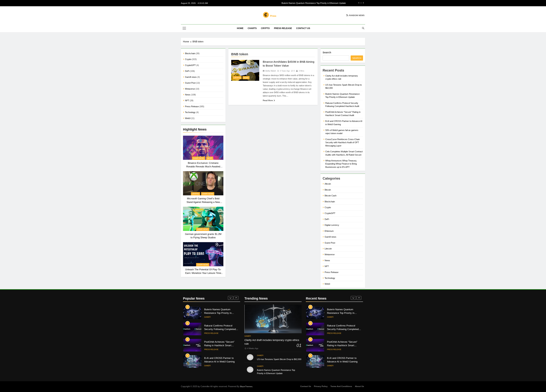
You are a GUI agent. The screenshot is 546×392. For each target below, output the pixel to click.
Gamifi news (191, 77)
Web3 (187, 118)
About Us (359, 386)
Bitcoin (328, 190)
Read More (268, 100)
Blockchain (190, 53)
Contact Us (303, 28)
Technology (190, 112)
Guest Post (190, 83)
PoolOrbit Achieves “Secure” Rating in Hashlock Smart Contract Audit (219, 329)
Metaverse (190, 89)
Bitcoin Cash (330, 195)
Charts (252, 28)
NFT (187, 100)
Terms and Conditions (341, 386)
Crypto (265, 28)
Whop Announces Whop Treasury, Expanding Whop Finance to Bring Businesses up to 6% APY (341, 163)
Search (327, 52)
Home (240, 28)
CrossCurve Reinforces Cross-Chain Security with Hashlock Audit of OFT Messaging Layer (342, 142)
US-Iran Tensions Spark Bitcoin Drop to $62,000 (279, 359)
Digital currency (332, 225)
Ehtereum (329, 231)
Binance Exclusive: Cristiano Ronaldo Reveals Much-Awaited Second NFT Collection (203, 166)
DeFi (187, 71)
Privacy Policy (321, 386)
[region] (37, 371)
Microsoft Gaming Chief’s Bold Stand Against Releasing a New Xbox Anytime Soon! (203, 202)
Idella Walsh (270, 71)
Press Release (283, 28)
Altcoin (328, 184)
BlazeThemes (246, 386)
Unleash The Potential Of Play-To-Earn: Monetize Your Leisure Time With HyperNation (203, 273)
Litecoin (328, 248)
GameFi (207, 349)
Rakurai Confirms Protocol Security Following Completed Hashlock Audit (312, 3)
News (187, 94)
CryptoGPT (190, 65)
